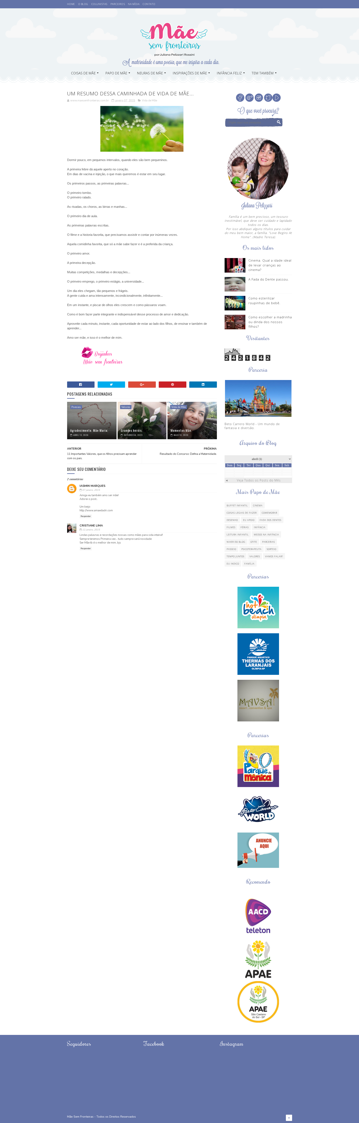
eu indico (233, 563)
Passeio (231, 549)
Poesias (76, 407)
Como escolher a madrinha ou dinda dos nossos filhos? (270, 321)
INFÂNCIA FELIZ (229, 73)
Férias (245, 527)
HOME (71, 4)
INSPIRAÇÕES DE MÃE (190, 73)
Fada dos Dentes (270, 520)
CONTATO (149, 4)
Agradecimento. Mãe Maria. (89, 430)
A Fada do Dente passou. (268, 279)
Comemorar (269, 512)
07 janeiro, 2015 (91, 490)
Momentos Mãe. (181, 430)
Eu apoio (248, 520)
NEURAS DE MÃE (150, 73)
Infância (260, 527)
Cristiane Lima (91, 526)
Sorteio (271, 549)
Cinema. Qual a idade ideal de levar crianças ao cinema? (269, 265)
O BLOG (83, 4)
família (249, 563)
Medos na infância (266, 534)
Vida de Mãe (149, 100)
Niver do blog (236, 541)
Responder (86, 516)
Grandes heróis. (132, 430)
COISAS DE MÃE (83, 73)
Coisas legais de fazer (242, 512)
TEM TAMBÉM (263, 73)
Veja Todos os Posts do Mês (259, 480)
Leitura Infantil (238, 534)
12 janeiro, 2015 (91, 529)
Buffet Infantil (237, 505)
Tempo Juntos (235, 556)
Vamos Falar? (274, 556)
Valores (125, 407)
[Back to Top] (289, 1118)
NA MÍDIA (133, 4)
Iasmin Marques (92, 486)
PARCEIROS (118, 4)
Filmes (231, 527)
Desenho (232, 520)
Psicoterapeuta (251, 549)
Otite (254, 541)
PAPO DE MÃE (116, 73)
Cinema (258, 505)
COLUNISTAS (99, 4)
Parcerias (268, 541)
